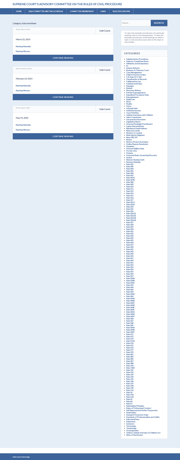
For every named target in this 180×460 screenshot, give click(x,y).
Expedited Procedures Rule (137, 95)
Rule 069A (130, 327)
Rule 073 (129, 339)
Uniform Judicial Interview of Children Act (143, 433)
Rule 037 (129, 245)
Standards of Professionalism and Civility (143, 417)
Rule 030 (129, 229)
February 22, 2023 (24, 78)
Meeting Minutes (23, 51)
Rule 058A (130, 278)
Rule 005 (129, 171)
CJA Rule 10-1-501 (134, 77)
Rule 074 (129, 343)
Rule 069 (129, 325)
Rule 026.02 (131, 216)
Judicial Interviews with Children (139, 115)
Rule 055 (129, 271)
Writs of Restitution (134, 435)
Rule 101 (129, 370)
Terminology (131, 428)
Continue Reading (63, 58)
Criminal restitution (134, 84)
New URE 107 (132, 137)
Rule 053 (129, 267)
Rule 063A (130, 294)
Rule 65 (129, 399)
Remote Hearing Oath (135, 160)
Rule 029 (129, 227)
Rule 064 (129, 296)
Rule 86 (129, 401)
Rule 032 (129, 233)
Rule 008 (129, 182)
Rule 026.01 (131, 213)
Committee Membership (82, 11)
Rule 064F (130, 310)
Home (19, 11)
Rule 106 (129, 381)
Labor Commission (133, 117)
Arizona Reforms (133, 68)
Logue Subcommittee (135, 126)
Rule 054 (129, 269)
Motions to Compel (134, 133)
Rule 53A (130, 395)
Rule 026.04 (131, 220)
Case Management (134, 72)
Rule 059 (129, 285)
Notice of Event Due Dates (137, 142)
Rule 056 (129, 274)
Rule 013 (129, 193)
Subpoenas (130, 421)
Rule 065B (130, 314)
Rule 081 (129, 354)
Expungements (132, 97)
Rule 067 (129, 321)
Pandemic (130, 146)
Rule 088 (129, 363)
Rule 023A (130, 204)
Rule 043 (129, 254)
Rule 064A (130, 298)
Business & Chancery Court (137, 70)
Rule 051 (129, 263)
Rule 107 (129, 383)
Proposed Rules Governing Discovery (141, 155)
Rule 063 (129, 292)
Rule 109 (129, 388)
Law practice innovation (136, 119)
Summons (130, 424)
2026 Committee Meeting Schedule (45, 11)
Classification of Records (136, 79)
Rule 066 (129, 318)
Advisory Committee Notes (137, 61)
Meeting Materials (23, 46)
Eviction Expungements (136, 92)
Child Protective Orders (136, 75)
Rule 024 (129, 207)
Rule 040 (129, 247)
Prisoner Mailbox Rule (135, 148)
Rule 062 (129, 289)
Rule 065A (130, 312)
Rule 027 (129, 222)
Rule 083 (129, 356)
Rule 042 (129, 251)
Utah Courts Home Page (21, 457)
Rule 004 (129, 169)
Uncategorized (132, 430)
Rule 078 (129, 352)
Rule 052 (129, 265)
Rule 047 (129, 258)
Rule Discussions (121, 11)
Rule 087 (129, 361)
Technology (131, 426)
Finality (129, 104)
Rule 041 (129, 249)
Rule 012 (129, 191)
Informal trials (132, 108)
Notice (129, 139)
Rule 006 (129, 173)
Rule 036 (129, 242)
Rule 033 (129, 236)
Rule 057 (129, 276)
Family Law (130, 99)
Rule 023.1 (130, 202)
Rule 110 (129, 390)
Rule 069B (130, 330)
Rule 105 (129, 379)
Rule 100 (129, 365)
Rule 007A (130, 177)
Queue (129, 157)
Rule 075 (129, 345)
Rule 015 (129, 195)
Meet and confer (133, 131)
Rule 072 (129, 336)
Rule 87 (129, 403)
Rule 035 (129, 240)
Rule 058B (130, 280)
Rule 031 (129, 231)
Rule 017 (129, 200)
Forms (128, 106)
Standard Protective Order (137, 415)
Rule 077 (129, 350)
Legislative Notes (133, 122)
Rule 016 (129, 198)
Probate (129, 153)
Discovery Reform (133, 90)
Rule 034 (129, 238)
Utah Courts (104, 30)
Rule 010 (129, 186)
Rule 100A (130, 368)
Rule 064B (130, 301)
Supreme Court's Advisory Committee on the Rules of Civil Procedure (67, 4)
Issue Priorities (132, 113)
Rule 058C (130, 283)
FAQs (128, 101)
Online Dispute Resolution (137, 144)
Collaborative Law (133, 81)
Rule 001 (129, 164)
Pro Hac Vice (131, 151)
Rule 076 (129, 348)
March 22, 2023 (23, 39)
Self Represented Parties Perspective (141, 410)
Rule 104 (129, 377)
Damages (130, 86)
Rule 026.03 (131, 218)
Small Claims (131, 412)
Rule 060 (129, 287)
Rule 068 (129, 323)
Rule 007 (129, 175)
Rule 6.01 (130, 397)
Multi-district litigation (135, 135)
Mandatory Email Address (136, 128)
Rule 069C (130, 332)
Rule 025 (129, 209)
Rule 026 (129, 211)
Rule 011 (129, 189)
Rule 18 (129, 392)
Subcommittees (132, 419)
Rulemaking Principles (135, 406)
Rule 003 (129, 166)
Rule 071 (129, 334)
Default (129, 88)
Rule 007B (130, 180)
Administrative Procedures (137, 59)
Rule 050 (129, 260)
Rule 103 (129, 374)
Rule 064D (130, 305)
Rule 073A (130, 341)
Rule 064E (130, 307)
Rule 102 (129, 372)
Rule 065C (130, 316)
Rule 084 (129, 359)
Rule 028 (129, 224)
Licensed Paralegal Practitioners (139, 124)
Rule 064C (130, 303)
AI (127, 66)
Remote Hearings (133, 162)
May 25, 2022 (22, 117)
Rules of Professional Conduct (138, 408)
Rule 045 (129, 256)
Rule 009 (129, 184)
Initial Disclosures (133, 110)
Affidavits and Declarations (137, 63)
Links (103, 11)
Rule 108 (129, 386)
